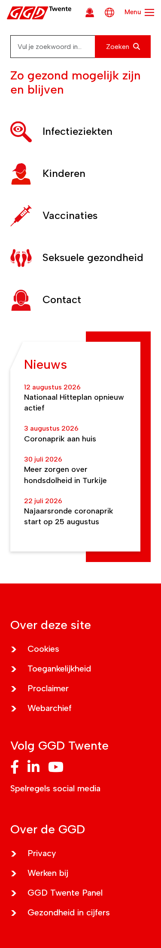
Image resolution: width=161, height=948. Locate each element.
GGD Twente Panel (65, 892)
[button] (80, 132)
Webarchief (49, 708)
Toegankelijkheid (59, 668)
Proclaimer (48, 688)
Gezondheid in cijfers (68, 912)
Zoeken (118, 47)
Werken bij (47, 873)
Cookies (43, 649)
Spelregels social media (55, 788)
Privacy (41, 853)
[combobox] (80, 46)
